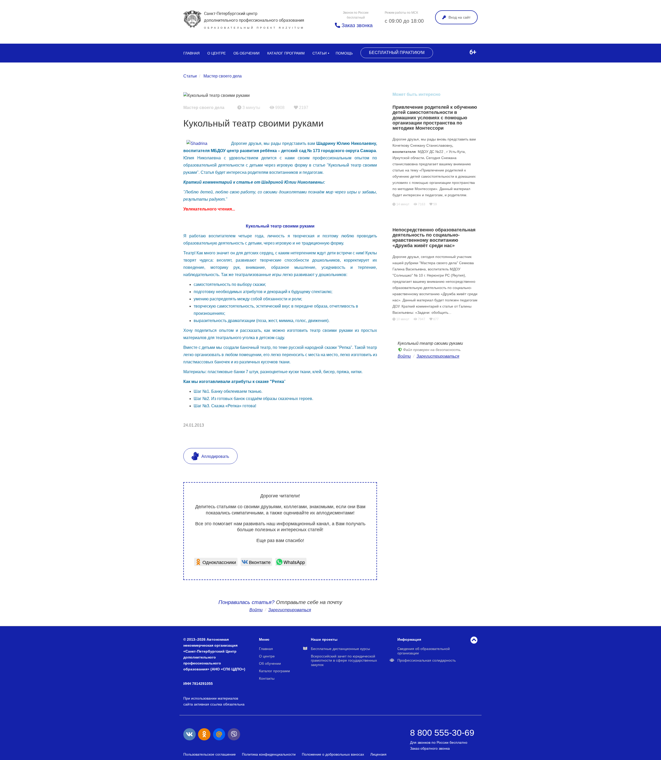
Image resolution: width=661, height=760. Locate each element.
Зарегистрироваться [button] (289, 610)
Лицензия (378, 754)
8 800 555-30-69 (442, 733)
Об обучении (246, 53)
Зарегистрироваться (437, 356)
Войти (256, 610)
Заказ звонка (356, 25)
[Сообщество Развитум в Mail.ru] (219, 734)
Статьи (319, 53)
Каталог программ (286, 53)
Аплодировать (214, 456)
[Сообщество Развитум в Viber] (234, 734)
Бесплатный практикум (396, 52)
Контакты (266, 678)
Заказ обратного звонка (430, 748)
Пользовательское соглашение (209, 754)
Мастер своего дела (222, 76)
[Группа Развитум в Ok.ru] (204, 734)
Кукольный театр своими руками (280, 226)
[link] (216, 562)
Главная (191, 53)
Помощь (344, 53)
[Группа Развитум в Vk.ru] (189, 734)
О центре (216, 53)
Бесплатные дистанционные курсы (340, 649)
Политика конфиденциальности (269, 754)
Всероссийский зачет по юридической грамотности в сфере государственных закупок (344, 660)
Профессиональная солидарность (426, 660)
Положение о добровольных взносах (333, 754)
